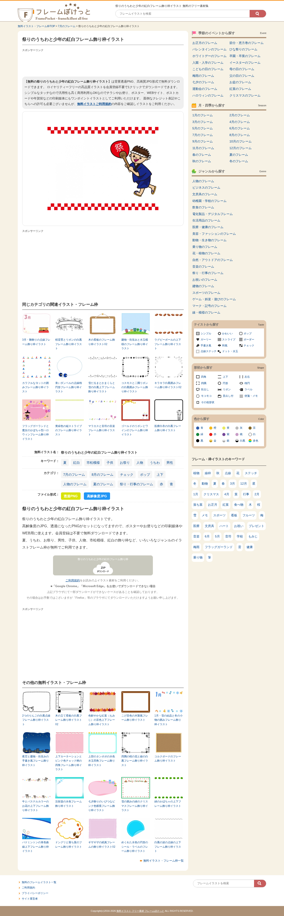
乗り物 (198, 557)
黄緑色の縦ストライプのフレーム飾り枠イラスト (68, 430)
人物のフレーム (75, 484)
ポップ (145, 474)
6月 (207, 536)
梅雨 (196, 547)
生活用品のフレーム (206, 220)
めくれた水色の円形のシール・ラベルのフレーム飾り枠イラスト (134, 847)
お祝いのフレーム (204, 279)
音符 (228, 536)
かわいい (227, 333)
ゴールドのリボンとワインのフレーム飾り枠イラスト (134, 430)
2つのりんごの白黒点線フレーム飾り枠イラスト (36, 720)
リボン (227, 389)
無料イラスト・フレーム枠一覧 (163, 860)
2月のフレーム (239, 115)
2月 (256, 494)
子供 (109, 462)
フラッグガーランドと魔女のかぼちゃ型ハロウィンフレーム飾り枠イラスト (35, 432)
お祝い (238, 526)
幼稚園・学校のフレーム (209, 201)
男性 (169, 462)
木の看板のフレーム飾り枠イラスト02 (101, 341)
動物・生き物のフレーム (209, 240)
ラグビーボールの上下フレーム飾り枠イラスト (167, 344)
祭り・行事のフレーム (136, 484)
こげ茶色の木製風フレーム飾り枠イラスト (134, 717)
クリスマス (211, 494)
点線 (228, 473)
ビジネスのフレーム (206, 187)
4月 (226, 494)
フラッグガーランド (219, 547)
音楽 (196, 536)
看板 (234, 515)
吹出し (205, 389)
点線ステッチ (209, 351)
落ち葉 (198, 504)
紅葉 (226, 504)
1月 (195, 494)
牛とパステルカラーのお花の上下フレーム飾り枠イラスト (35, 806)
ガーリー (206, 339)
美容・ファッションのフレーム (214, 233)
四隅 (203, 383)
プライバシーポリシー (35, 893)
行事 (246, 494)
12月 (243, 483)
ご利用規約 (72, 580)
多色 (255, 440)
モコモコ (206, 395)
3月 (232, 483)
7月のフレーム (66, 26)
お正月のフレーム (204, 43)
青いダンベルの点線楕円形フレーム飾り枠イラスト (68, 387)
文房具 (209, 526)
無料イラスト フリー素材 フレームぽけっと (140, 911)
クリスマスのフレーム (244, 95)
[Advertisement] (103, 63)
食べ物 (238, 504)
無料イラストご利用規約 (94, 104)
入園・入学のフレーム (207, 62)
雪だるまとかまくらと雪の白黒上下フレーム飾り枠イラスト (101, 387)
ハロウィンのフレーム (207, 95)
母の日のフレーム (241, 69)
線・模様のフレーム (206, 312)
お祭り (125, 462)
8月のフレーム (102, 474)
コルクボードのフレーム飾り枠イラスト (167, 758)
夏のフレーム (103, 484)
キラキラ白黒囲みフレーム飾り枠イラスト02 (167, 385)
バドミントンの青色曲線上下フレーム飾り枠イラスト (35, 847)
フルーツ (249, 515)
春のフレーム (201, 154)
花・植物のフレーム (206, 253)
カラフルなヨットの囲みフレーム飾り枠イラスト (35, 387)
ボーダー (249, 339)
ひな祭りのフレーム (243, 49)
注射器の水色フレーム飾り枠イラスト (68, 803)
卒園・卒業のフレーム (244, 56)
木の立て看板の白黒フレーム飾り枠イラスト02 (68, 720)
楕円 (247, 383)
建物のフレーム (203, 286)
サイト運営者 (30, 898)
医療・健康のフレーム (207, 227)
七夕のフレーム (203, 82)
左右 (247, 376)
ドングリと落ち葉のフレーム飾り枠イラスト (68, 844)
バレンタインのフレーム (209, 49)
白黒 (242, 440)
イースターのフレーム (244, 62)
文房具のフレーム (204, 194)
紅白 (76, 462)
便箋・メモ (251, 395)
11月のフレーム (203, 148)
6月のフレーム (239, 128)
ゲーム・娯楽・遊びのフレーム (214, 299)
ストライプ (228, 339)
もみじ (253, 536)
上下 (160, 474)
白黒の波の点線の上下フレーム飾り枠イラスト (167, 847)
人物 (139, 462)
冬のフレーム (238, 161)
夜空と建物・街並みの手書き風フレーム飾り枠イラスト (35, 761)
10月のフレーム (240, 141)
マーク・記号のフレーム (209, 306)
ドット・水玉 (230, 351)
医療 (196, 526)
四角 (203, 376)
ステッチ (251, 473)
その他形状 (207, 402)
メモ (205, 515)
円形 (225, 383)
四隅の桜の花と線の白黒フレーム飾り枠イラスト (134, 761)
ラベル (248, 389)
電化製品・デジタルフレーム (212, 214)
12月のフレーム (240, 148)
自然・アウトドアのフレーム (212, 260)
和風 (224, 345)
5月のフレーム (202, 128)
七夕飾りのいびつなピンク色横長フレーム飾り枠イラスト (101, 806)
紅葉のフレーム (240, 89)
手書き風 (206, 345)
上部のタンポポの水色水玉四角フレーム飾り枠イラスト (101, 761)
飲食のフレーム (203, 207)
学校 (240, 536)
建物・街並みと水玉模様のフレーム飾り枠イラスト (134, 344)
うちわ (155, 462)
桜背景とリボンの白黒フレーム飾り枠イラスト (68, 344)
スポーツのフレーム (206, 292)
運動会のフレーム (204, 89)
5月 (217, 536)
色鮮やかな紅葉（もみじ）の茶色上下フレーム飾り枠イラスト (101, 720)
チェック (126, 474)
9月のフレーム (202, 141)
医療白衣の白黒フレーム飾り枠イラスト (167, 428)
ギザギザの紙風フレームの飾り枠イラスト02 (101, 844)
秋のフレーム (201, 161)
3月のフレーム (202, 122)
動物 (205, 483)
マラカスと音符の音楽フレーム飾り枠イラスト (101, 430)
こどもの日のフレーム (207, 69)
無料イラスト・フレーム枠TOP (36, 26)
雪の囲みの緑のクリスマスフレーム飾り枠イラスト (134, 806)
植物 (196, 473)
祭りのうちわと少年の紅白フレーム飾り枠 (103, 559)
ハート (224, 526)
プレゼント (256, 526)
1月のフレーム (202, 115)
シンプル (206, 333)
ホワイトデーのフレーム (209, 56)
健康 (250, 547)
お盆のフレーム (240, 82)
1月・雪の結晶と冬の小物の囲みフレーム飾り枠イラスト (168, 720)
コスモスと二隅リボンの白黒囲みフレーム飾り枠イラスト (134, 387)
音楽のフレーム (203, 266)
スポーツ (219, 515)
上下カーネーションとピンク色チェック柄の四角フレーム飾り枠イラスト (68, 763)
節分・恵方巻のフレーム (246, 43)
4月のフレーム (239, 122)
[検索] (258, 13)
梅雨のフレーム (203, 75)
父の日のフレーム (241, 75)
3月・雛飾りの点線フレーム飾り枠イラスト (36, 341)
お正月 (212, 504)
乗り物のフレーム (204, 247)
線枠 (208, 473)
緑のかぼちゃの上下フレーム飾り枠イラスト (167, 803)
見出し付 (228, 395)
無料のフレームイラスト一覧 (39, 882)
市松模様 (93, 462)
